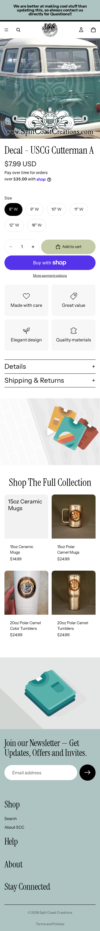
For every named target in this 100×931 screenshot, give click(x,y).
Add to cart (71, 246)
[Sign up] (87, 772)
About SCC (14, 827)
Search (10, 818)
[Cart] (93, 30)
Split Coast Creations (56, 912)
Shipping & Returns (34, 380)
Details (15, 366)
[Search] (18, 30)
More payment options (50, 276)
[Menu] (6, 29)
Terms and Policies (50, 924)
